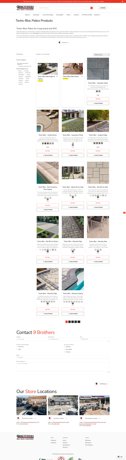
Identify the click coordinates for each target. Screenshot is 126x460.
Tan (20, 82)
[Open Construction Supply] (53, 15)
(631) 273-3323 (24, 412)
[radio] (97, 91)
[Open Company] (79, 15)
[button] (98, 101)
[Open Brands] (71, 15)
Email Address (51, 325)
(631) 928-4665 (87, 414)
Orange (21, 78)
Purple (21, 80)
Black (21, 72)
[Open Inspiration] (100, 15)
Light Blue (28, 76)
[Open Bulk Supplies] (64, 15)
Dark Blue (21, 74)
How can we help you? (20, 350)
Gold (28, 74)
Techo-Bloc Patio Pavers (25, 66)
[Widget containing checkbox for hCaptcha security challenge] (26, 366)
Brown (28, 72)
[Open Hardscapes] (39, 15)
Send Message (103, 372)
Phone (81, 325)
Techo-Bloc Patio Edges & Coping (22, 64)
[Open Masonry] (30, 15)
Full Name (18, 325)
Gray (26, 70)
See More (98, 96)
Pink (27, 78)
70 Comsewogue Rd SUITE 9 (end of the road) (95, 411)
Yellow (21, 84)
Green (21, 76)
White (27, 82)
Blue (20, 70)
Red (27, 80)
